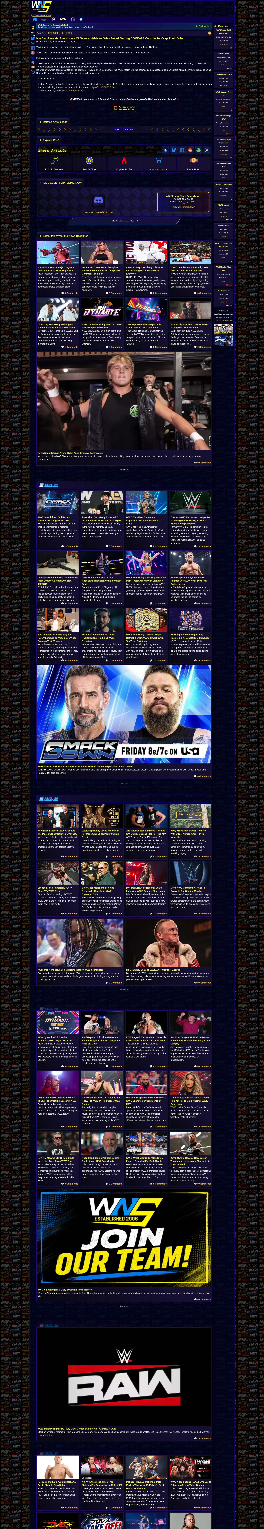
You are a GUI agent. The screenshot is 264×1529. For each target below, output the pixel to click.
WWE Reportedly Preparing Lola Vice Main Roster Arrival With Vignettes (146, 579)
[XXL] (69, 33)
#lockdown (223, 85)
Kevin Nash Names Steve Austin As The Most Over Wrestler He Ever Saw (57, 832)
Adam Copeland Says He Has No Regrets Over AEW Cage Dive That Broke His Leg (188, 580)
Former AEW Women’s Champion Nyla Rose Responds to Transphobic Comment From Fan (101, 270)
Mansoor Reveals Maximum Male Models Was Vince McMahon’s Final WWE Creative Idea (145, 1485)
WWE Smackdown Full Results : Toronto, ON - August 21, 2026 (55, 519)
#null (223, 106)
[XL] (63, 33)
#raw (223, 130)
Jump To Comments (55, 169)
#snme (224, 258)
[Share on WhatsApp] (198, 150)
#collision (223, 65)
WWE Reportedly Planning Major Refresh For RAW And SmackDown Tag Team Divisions (145, 637)
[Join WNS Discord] (98, 201)
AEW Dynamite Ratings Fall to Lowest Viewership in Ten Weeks (102, 326)
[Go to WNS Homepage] (41, 7)
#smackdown (188, 206)
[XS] (50, 33)
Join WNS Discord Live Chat (98, 212)
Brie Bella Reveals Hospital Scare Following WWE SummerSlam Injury (145, 889)
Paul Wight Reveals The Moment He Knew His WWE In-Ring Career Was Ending (101, 1100)
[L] (60, 33)
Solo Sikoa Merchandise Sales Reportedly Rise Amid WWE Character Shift (98, 891)
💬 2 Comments (202, 660)
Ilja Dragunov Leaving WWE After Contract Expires (153, 970)
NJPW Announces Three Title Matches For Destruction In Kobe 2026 (102, 1483)
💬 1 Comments (69, 347)
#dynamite (223, 216)
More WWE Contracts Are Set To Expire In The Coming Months (187, 889)
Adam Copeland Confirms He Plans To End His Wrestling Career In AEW (57, 1099)
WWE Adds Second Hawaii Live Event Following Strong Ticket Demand (190, 1483)
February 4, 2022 (77, 90)
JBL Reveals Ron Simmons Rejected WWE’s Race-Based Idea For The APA (146, 832)
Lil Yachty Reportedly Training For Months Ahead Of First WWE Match (56, 326)
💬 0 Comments (69, 293)
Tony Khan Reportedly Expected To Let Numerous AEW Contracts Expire (101, 519)
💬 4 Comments (69, 603)
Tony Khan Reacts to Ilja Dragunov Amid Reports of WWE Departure (56, 269)
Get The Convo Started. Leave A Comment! (124, 221)
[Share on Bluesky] (174, 150)
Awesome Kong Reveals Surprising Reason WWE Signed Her (70, 970)
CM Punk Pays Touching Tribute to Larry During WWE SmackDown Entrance (144, 270)
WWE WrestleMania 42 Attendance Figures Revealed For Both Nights (144, 1159)
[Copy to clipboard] (165, 150)
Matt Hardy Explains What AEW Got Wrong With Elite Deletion (189, 326)
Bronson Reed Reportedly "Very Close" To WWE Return (55, 889)
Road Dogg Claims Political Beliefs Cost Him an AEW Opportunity (100, 1159)
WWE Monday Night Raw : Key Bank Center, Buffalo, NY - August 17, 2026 (77, 1428)
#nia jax (128, 129)
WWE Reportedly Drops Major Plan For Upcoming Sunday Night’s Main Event (100, 833)
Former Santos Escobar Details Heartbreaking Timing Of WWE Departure (98, 637)
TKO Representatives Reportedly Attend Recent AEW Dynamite (143, 326)
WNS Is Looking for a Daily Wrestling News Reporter (65, 1289)
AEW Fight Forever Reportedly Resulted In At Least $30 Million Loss (189, 636)
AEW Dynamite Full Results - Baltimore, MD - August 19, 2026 (55, 1039)
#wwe (118, 129)
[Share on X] (207, 150)
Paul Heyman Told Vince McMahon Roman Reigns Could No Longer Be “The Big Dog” (101, 1040)
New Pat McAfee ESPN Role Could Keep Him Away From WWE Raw (56, 1159)
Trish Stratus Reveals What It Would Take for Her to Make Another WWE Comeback (189, 1100)
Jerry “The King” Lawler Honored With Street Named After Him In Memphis (188, 833)
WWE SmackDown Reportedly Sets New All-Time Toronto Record (189, 269)
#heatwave (223, 195)
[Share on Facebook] (182, 150)
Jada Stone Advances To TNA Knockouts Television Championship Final (101, 580)
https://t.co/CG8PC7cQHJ (104, 87)
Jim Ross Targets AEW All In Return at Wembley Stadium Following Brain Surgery (190, 1040)
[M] (56, 33)
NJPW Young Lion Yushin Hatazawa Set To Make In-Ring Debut (57, 1483)
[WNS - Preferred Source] (124, 108)
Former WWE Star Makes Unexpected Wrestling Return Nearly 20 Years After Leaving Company (190, 520)
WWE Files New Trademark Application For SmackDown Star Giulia (143, 520)
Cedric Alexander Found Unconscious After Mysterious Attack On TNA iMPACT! (58, 580)
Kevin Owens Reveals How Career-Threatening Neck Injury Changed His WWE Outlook (190, 1161)
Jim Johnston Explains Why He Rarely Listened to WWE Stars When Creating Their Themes (57, 637)
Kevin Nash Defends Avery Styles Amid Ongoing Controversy (70, 453)
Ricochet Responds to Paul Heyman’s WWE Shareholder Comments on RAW (146, 1100)
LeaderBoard (193, 169)
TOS (216, 320)
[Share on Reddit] (190, 150)
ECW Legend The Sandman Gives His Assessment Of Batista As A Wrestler (146, 1039)
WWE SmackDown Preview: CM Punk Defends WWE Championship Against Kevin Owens (85, 766)
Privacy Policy (224, 320)
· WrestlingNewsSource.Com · (42, 15)
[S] (53, 33)
